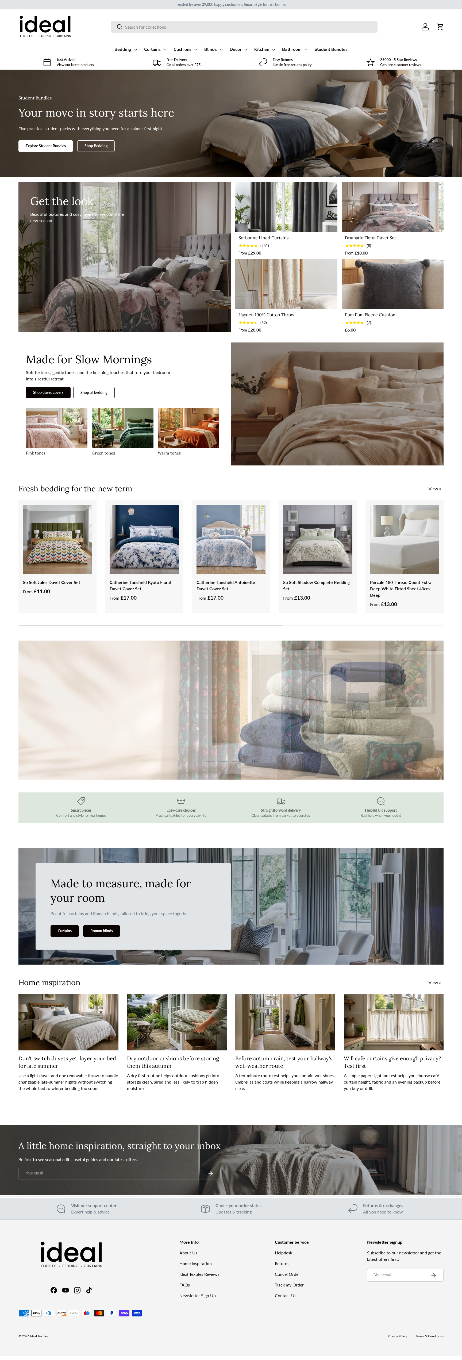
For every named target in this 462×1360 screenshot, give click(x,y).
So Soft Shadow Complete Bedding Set (316, 585)
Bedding (122, 49)
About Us (188, 1252)
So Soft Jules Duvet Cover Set (51, 582)
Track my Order (289, 1284)
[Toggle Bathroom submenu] (306, 49)
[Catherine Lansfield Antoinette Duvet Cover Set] (231, 539)
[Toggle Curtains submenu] (165, 49)
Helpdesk (283, 1252)
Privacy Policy (397, 1336)
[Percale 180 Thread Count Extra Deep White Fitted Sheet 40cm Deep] (404, 539)
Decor (235, 49)
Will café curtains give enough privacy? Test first (392, 1062)
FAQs (184, 1284)
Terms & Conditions (430, 1336)
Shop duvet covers (48, 392)
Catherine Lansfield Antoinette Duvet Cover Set (226, 585)
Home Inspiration (195, 1263)
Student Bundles (331, 49)
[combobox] (244, 27)
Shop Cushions (55, 737)
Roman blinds (101, 931)
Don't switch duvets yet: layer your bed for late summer (67, 1062)
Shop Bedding (95, 146)
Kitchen (261, 49)
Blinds (210, 49)
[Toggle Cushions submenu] (195, 49)
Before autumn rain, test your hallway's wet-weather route (283, 1062)
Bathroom (292, 49)
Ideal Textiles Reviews (199, 1274)
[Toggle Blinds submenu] (221, 49)
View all (436, 488)
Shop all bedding (93, 392)
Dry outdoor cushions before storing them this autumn (173, 1062)
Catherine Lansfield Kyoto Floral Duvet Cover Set (140, 585)
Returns (282, 1263)
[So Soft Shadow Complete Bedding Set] (317, 539)
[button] (440, 27)
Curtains (152, 49)
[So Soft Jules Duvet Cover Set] (57, 539)
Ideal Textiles (39, 1336)
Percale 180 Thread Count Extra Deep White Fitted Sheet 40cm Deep (400, 589)
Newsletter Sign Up (197, 1295)
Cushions (182, 49)
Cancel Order (287, 1274)
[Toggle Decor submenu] (245, 49)
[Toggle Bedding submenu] (135, 49)
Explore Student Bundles (46, 146)
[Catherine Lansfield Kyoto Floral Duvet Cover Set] (144, 539)
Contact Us (285, 1295)
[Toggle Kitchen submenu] (273, 49)
